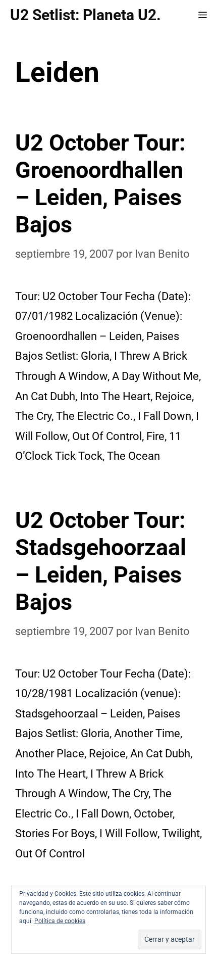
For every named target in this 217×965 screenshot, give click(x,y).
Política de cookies (59, 921)
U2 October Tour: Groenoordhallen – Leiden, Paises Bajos (100, 183)
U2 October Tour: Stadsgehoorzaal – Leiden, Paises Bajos (100, 561)
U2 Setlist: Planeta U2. (85, 15)
